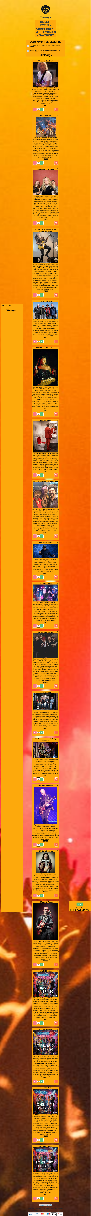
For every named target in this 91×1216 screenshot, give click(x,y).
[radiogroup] (45, 48)
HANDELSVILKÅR (45, 1205)
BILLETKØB (6, 306)
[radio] (45, 46)
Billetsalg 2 (11, 310)
